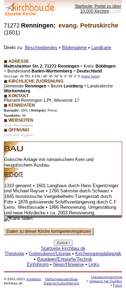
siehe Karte (90, 76)
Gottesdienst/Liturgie (50, 253)
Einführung (38, 264)
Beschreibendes (41, 47)
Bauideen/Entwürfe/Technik (64, 259)
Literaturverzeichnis (106, 277)
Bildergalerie (74, 47)
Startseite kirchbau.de (63, 248)
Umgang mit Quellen (105, 281)
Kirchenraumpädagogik (98, 253)
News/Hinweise (68, 264)
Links (94, 264)
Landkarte (101, 47)
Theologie (14, 253)
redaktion (33, 279)
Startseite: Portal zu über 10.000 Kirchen (98, 8)
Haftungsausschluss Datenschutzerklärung (61, 281)
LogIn (115, 11)
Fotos (117, 285)
